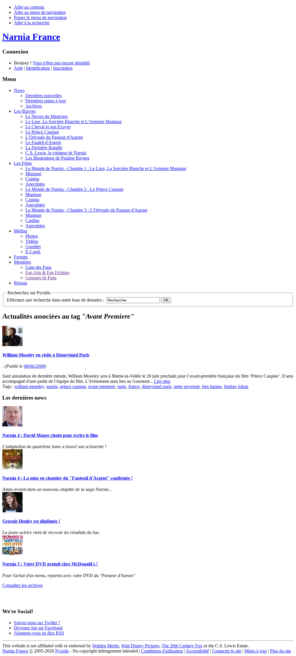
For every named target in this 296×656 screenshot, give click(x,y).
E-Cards (32, 251)
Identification (38, 68)
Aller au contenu (29, 7)
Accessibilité (197, 650)
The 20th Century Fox (182, 645)
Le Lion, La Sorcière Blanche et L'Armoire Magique (73, 121)
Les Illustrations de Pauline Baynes (57, 158)
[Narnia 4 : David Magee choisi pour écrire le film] (12, 424)
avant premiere (101, 386)
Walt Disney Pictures (140, 645)
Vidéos (31, 241)
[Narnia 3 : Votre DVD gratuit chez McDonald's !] (12, 553)
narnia (52, 386)
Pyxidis (62, 650)
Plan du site (280, 650)
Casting (32, 178)
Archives (33, 106)
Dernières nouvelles (43, 95)
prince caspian (73, 386)
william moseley (29, 386)
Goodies (33, 246)
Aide (18, 68)
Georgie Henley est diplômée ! (31, 521)
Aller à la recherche (31, 22)
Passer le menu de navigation (40, 17)
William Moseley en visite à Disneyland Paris (45, 354)
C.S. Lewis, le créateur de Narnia (55, 152)
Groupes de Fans (40, 277)
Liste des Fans (38, 267)
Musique (33, 173)
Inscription (63, 68)
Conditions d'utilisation (162, 650)
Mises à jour (256, 650)
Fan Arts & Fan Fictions (47, 272)
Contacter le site (226, 650)
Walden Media (105, 645)
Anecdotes (35, 184)
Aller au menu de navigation (40, 12)
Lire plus (162, 381)
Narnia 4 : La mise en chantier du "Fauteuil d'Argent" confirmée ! (67, 478)
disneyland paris (156, 386)
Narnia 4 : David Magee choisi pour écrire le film (50, 435)
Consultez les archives (22, 585)
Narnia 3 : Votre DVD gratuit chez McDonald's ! (50, 563)
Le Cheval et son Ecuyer (48, 126)
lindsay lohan (236, 386)
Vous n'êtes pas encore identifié (61, 62)
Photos (31, 236)
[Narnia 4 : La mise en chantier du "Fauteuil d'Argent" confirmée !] (12, 467)
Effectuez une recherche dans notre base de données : (55, 299)
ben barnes (212, 386)
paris (121, 386)
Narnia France (15, 650)
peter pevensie (187, 386)
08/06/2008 (34, 366)
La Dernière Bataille (43, 147)
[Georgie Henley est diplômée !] (12, 510)
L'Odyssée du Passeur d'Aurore (54, 137)
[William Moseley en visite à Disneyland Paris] (12, 344)
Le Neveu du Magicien (46, 116)
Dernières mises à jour (45, 100)
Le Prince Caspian (42, 132)
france (134, 386)
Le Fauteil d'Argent (43, 142)
